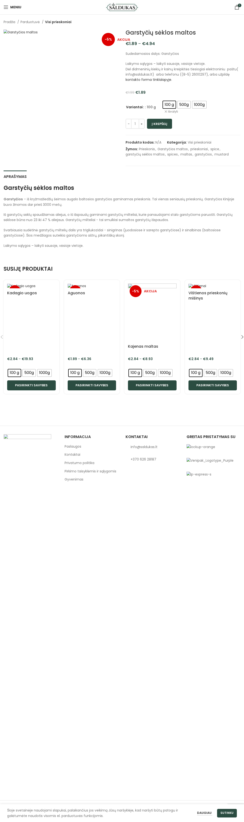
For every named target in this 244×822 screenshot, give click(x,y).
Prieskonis (147, 149)
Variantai (134, 107)
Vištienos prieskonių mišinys (207, 295)
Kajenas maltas (143, 346)
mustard (221, 154)
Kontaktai (72, 454)
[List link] (152, 447)
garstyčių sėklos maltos (145, 154)
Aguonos (76, 293)
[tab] (15, 176)
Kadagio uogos (22, 293)
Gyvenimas (74, 479)
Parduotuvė (30, 22)
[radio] (169, 104)
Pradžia (10, 22)
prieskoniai (199, 149)
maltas (186, 154)
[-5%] (31, 286)
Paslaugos (73, 446)
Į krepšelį (159, 124)
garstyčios (203, 154)
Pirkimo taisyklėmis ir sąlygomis (90, 471)
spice (214, 149)
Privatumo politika (79, 463)
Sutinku (227, 813)
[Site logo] (122, 7)
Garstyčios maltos (173, 149)
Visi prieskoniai (58, 22)
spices (172, 154)
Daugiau (204, 813)
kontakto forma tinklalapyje (148, 79)
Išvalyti (173, 112)
